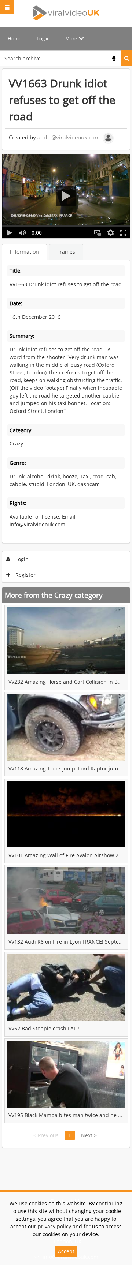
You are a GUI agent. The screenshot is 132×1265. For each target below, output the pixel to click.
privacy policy (54, 1226)
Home (14, 38)
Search (126, 58)
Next (89, 1135)
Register (25, 574)
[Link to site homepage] (66, 12)
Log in (43, 38)
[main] (66, 608)
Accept (66, 1251)
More (71, 38)
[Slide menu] (7, 7)
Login (21, 559)
